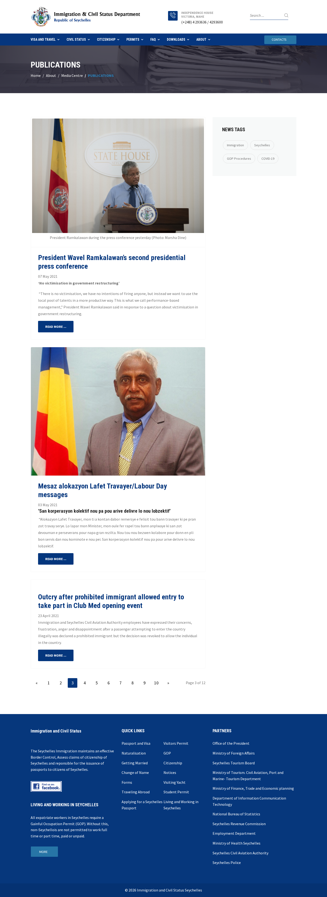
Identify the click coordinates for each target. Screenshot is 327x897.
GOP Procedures (239, 158)
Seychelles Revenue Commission (239, 823)
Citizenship (106, 39)
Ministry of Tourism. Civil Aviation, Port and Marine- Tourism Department (248, 775)
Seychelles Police (227, 862)
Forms (127, 782)
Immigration (235, 145)
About (201, 39)
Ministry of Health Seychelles (236, 843)
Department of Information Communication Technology (249, 801)
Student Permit (176, 791)
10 (156, 683)
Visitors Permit (176, 743)
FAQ (153, 39)
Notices (170, 772)
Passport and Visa (136, 743)
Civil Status (76, 39)
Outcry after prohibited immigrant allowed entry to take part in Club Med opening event (111, 601)
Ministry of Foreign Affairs (234, 753)
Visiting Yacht (175, 782)
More (43, 852)
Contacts (279, 39)
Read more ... (55, 326)
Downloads (176, 39)
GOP (167, 753)
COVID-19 (267, 158)
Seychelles (262, 145)
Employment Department (234, 833)
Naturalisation (134, 753)
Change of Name (135, 772)
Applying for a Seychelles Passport (142, 804)
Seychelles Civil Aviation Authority (240, 853)
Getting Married (135, 763)
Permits (132, 39)
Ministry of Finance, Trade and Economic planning (253, 788)
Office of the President (231, 743)
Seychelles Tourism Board (234, 763)
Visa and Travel (43, 39)
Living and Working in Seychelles (181, 804)
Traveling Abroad (136, 791)
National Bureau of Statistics (236, 814)
